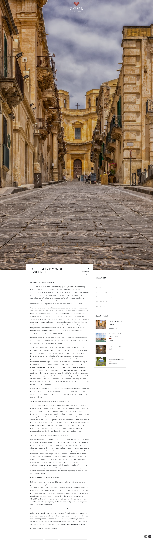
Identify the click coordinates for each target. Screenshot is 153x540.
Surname (47, 537)
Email (61, 537)
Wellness (99, 287)
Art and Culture (101, 283)
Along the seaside (102, 292)
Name (32, 537)
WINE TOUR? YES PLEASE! (116, 360)
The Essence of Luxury (104, 297)
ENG (146, 6)
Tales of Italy (100, 306)
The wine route (101, 301)
